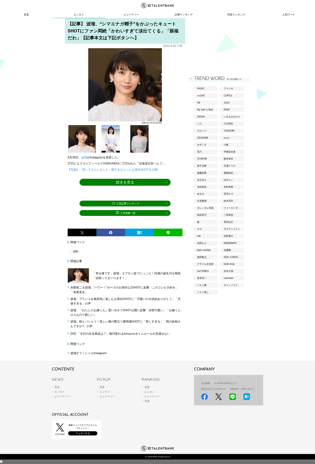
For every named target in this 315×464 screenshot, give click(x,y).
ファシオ (228, 88)
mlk (199, 236)
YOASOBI (229, 130)
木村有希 (228, 187)
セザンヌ (202, 144)
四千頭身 (202, 165)
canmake (228, 278)
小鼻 (226, 144)
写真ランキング (236, 14)
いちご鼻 (202, 285)
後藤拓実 (202, 173)
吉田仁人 (202, 243)
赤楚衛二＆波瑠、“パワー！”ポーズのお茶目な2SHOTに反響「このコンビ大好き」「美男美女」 (124, 290)
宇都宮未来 (230, 151)
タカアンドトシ (232, 229)
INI (198, 102)
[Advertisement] (216, 43)
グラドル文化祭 (205, 264)
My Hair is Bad (205, 109)
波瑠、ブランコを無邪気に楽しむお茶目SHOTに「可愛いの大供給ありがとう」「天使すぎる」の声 (125, 301)
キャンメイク (231, 285)
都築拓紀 (228, 173)
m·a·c (227, 137)
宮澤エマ (228, 193)
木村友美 (202, 187)
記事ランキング (184, 14)
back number (204, 250)
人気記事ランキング (127, 203)
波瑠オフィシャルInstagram (88, 353)
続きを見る (125, 182)
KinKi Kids (229, 264)
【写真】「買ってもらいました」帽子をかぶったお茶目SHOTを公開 (113, 169)
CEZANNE (202, 137)
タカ (199, 229)
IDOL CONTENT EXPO (234, 257)
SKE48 (201, 116)
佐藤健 (227, 250)
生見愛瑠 (202, 201)
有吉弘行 (228, 222)
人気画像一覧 (127, 213)
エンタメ (79, 14)
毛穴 (199, 151)
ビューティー (131, 14)
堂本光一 (202, 278)
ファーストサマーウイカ (234, 208)
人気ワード (288, 14)
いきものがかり (232, 116)
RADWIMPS (230, 243)
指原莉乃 (202, 215)
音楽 (26, 14)
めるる (200, 193)
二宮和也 (228, 215)
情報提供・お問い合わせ (242, 389)
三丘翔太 (228, 123)
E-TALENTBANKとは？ (225, 383)
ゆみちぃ (228, 179)
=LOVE (201, 95)
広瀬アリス (230, 165)
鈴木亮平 (228, 201)
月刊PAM (202, 158)
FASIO (200, 88)
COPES (228, 95)
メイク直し (203, 292)
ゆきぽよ (202, 179)
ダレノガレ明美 (205, 208)
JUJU (227, 102)
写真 (147, 401)
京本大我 (228, 271)
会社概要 (205, 383)
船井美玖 (228, 158)
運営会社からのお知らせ (213, 389)
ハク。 (200, 123)
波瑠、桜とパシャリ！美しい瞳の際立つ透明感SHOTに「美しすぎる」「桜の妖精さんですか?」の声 (125, 324)
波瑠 (84, 157)
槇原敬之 (202, 257)
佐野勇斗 (228, 236)
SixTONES (203, 271)
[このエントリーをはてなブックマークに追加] (139, 232)
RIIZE (227, 109)
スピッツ (202, 130)
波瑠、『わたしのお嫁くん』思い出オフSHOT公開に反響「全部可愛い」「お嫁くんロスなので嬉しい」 (125, 312)
